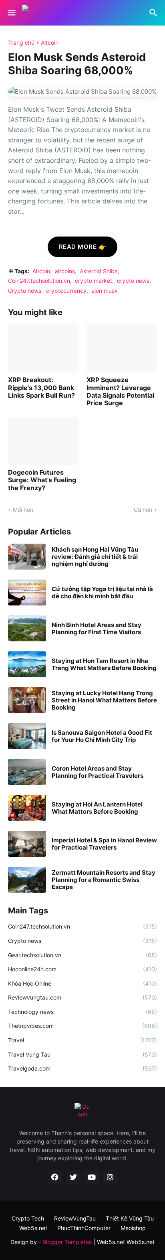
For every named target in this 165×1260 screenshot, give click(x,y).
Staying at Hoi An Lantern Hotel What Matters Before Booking (97, 808)
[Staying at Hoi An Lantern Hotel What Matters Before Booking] (27, 808)
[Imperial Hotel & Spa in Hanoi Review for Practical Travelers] (27, 844)
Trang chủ (21, 42)
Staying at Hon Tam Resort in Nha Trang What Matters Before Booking (104, 664)
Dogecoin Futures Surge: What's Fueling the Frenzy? (42, 480)
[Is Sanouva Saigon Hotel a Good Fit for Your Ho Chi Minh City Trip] (27, 736)
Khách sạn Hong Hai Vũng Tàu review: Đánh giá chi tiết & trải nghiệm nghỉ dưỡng (95, 557)
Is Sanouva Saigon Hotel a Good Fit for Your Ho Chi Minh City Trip (102, 736)
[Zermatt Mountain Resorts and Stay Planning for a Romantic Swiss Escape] (27, 880)
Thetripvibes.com (82, 1025)
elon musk (104, 290)
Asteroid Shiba (99, 271)
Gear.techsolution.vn (82, 955)
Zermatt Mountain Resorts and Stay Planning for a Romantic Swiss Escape (103, 880)
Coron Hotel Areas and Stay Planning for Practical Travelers (97, 772)
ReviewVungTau (75, 1218)
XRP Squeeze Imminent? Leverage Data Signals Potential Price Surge (120, 391)
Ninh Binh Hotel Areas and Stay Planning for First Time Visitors (96, 628)
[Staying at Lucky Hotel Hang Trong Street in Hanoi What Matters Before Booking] (27, 700)
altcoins (65, 271)
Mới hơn (23, 509)
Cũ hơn (143, 509)
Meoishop (133, 1228)
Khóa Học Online (82, 983)
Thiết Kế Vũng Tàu (130, 1218)
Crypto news (24, 290)
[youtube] (92, 1177)
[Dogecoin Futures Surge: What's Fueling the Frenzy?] (43, 441)
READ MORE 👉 (83, 246)
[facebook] (55, 1177)
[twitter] (73, 1177)
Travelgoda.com (82, 1068)
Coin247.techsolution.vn (39, 280)
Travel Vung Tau (82, 1054)
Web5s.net (141, 1241)
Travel (82, 1040)
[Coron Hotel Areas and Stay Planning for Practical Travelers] (27, 772)
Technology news (82, 1011)
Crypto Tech (28, 1218)
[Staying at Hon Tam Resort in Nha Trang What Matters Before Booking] (27, 664)
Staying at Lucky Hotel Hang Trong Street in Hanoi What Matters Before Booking (104, 700)
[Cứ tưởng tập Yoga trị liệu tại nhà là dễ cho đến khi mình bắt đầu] (27, 592)
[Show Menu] (11, 13)
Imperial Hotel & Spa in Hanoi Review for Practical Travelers (104, 844)
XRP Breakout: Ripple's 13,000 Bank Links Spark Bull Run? (41, 387)
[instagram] (110, 1177)
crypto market (93, 280)
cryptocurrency (66, 290)
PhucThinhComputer (84, 1228)
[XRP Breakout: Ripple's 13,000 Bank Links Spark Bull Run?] (43, 348)
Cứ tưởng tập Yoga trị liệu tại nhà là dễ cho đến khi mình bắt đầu (102, 593)
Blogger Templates (67, 1241)
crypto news (133, 280)
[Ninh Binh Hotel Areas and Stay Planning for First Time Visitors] (27, 628)
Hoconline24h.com (82, 969)
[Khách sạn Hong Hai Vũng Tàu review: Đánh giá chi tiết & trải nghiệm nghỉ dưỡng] (27, 557)
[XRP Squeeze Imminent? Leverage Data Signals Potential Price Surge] (122, 348)
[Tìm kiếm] (154, 13)
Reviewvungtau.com (82, 997)
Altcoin (49, 42)
